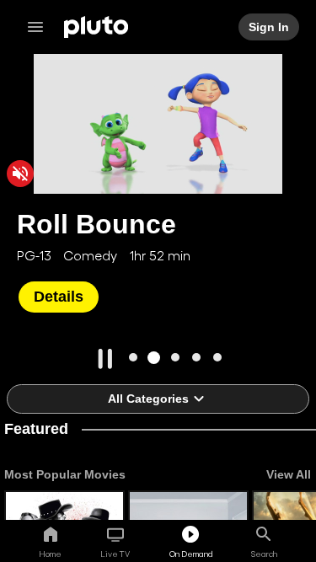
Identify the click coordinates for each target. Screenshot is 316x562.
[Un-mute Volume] (20, 173)
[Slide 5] (217, 357)
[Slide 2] (153, 357)
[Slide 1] (132, 357)
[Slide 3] (174, 357)
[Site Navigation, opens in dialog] (40, 27)
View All (288, 474)
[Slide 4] (195, 357)
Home (50, 554)
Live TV (115, 554)
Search (264, 554)
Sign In (269, 27)
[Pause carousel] (105, 359)
